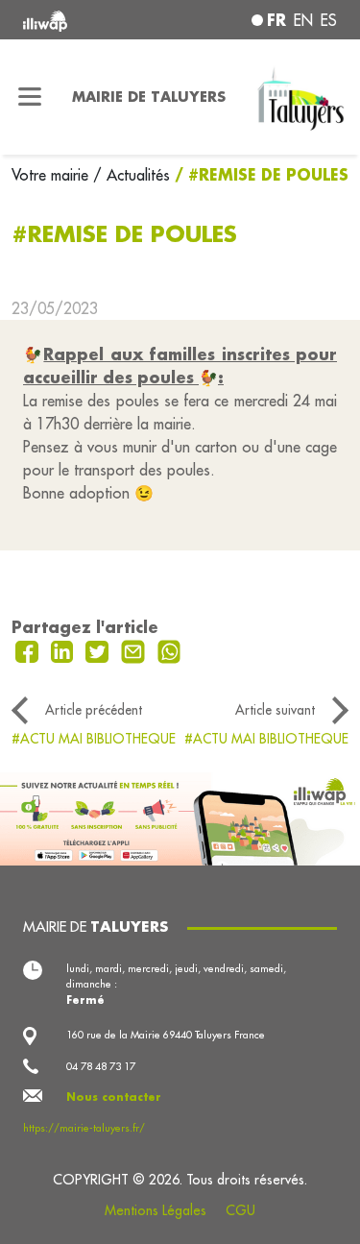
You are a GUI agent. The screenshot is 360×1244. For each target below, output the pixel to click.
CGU (240, 1210)
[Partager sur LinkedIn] (65, 650)
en (303, 20)
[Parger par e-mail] (135, 650)
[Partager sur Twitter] (99, 650)
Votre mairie (52, 174)
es (329, 20)
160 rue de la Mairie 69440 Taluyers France (165, 1034)
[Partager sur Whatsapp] (169, 650)
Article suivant (275, 710)
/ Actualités (131, 174)
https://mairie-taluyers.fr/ (84, 1127)
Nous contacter (113, 1097)
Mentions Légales (155, 1210)
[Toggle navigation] (30, 97)
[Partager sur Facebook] (29, 650)
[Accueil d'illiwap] (82, 19)
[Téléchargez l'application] (180, 817)
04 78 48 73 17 (100, 1066)
